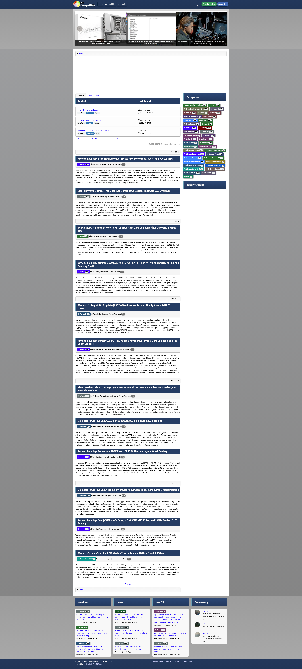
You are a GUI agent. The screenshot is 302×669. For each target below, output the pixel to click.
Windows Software (215, 169)
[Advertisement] (151, 73)
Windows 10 (206, 139)
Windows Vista (192, 173)
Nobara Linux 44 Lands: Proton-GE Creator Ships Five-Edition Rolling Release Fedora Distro (129, 617)
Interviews (210, 116)
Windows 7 (206, 143)
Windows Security (193, 158)
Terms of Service (165, 661)
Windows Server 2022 (215, 165)
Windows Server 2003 (214, 158)
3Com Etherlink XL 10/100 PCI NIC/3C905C (93, 130)
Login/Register (210, 4)
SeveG (205, 633)
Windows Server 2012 (216, 162)
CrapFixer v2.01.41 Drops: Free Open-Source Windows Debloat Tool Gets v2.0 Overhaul (92, 617)
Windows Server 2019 (194, 165)
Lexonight (207, 623)
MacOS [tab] (98, 96)
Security (205, 128)
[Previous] (80, 29)
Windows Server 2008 (194, 162)
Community (122, 4)
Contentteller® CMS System (93, 664)
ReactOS (207, 124)
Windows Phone (215, 154)
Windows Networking (194, 154)
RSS (185, 661)
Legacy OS (191, 120)
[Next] (222, 29)
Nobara (121, 611)
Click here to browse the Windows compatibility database (98, 139)
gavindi (206, 611)
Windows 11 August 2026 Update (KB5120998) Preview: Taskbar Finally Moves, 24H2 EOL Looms (90, 649)
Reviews (83, 164)
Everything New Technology (196, 109)
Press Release (192, 124)
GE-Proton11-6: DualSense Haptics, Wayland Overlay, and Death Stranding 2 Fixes (131, 633)
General (190, 113)
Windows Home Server (215, 150)
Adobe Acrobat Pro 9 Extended (89, 120)
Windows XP (209, 173)
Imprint (155, 661)
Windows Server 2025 (86, 559)
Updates (209, 135)
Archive (128, 584)
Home (101, 4)
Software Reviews (192, 135)
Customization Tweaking (195, 105)
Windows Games (208, 146)
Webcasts (190, 139)
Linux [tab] (90, 96)
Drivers (83, 236)
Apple (160, 611)
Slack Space (191, 132)
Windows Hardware (194, 150)
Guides (203, 113)
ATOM (190, 661)
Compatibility (110, 4)
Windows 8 (191, 146)
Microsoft (206, 120)
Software (84, 196)
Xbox (189, 177)
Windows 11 (84, 314)
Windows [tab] (81, 96)
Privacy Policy (177, 661)
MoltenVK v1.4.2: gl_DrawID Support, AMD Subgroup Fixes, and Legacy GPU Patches (169, 649)
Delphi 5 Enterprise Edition (88, 110)
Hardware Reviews (193, 116)
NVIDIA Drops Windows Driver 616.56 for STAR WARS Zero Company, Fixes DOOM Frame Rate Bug (92, 633)
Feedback (217, 109)
